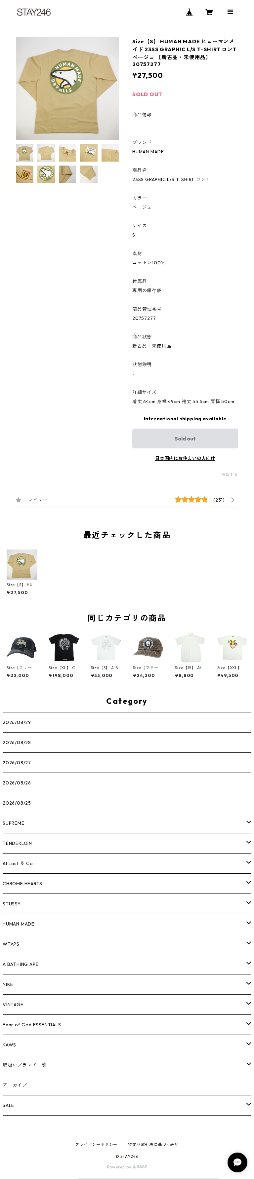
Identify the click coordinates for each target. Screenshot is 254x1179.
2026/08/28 (17, 742)
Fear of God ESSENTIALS (32, 1025)
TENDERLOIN (17, 843)
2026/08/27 (17, 763)
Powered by (120, 1166)
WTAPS (11, 944)
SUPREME (13, 823)
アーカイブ (15, 1085)
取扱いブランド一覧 (25, 1065)
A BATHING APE (20, 964)
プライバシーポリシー (96, 1144)
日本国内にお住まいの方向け (185, 458)
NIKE (8, 984)
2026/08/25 (17, 803)
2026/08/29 (17, 722)
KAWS (9, 1045)
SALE (8, 1105)
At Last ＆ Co (18, 863)
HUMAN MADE (18, 924)
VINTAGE (13, 1005)
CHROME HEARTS (22, 884)
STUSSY (12, 904)
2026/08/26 (17, 783)
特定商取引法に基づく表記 (153, 1144)
